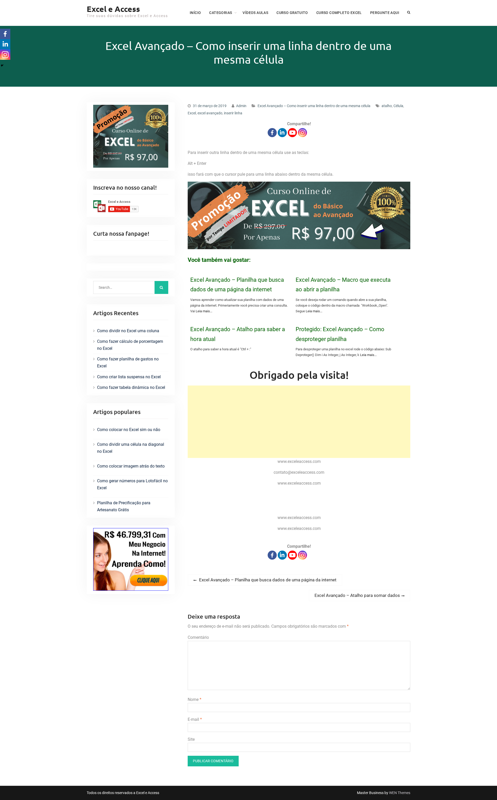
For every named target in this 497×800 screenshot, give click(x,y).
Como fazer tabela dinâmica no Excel (131, 387)
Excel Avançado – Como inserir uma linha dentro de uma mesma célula (314, 106)
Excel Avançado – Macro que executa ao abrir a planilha (343, 285)
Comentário (198, 637)
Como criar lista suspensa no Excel (129, 376)
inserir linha (233, 113)
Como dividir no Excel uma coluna (128, 330)
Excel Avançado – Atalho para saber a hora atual (237, 334)
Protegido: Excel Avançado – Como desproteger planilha (340, 334)
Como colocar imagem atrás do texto (131, 466)
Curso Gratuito (292, 13)
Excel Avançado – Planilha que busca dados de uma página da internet (237, 285)
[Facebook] (272, 132)
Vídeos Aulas (255, 13)
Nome (194, 699)
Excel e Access (113, 9)
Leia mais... (204, 311)
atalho (387, 106)
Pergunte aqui (384, 13)
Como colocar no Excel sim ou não (128, 429)
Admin (241, 106)
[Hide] (2, 65)
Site (191, 739)
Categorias (220, 13)
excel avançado (210, 113)
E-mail (195, 719)
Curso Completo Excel (339, 13)
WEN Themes (399, 793)
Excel (192, 113)
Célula (398, 106)
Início (195, 13)
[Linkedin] (282, 132)
